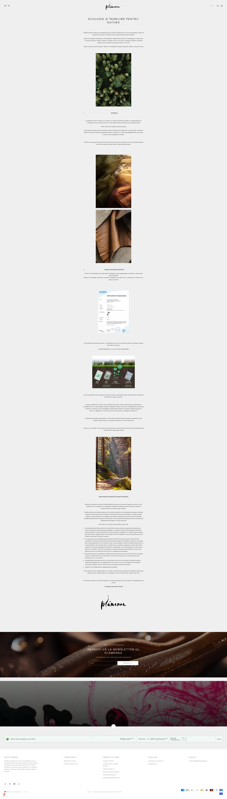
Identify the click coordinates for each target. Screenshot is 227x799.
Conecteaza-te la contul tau (155, 761)
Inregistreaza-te (152, 764)
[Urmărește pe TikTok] (19, 784)
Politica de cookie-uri (108, 769)
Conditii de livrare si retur (71, 764)
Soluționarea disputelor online (111, 778)
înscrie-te (128, 663)
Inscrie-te (207, 791)
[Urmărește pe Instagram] (10, 784)
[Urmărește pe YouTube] (14, 784)
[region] (113, 703)
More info (219, 738)
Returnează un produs (70, 761)
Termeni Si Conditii (108, 761)
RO (211, 5)
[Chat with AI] (4, 794)
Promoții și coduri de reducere (111, 772)
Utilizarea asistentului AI (109, 775)
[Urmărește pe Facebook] (5, 784)
